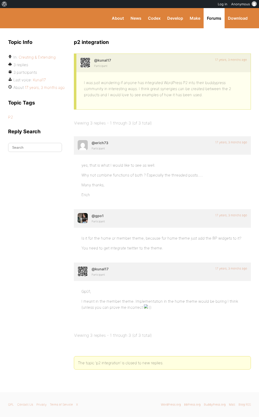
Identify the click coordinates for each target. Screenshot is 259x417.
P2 (10, 117)
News (136, 18)
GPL (11, 404)
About (118, 18)
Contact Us (25, 404)
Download (238, 18)
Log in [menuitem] (222, 4)
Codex (154, 18)
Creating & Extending (37, 57)
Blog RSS (245, 404)
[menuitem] (4, 4)
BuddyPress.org (42, 18)
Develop (175, 18)
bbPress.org (192, 404)
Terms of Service (61, 404)
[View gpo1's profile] (83, 218)
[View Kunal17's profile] (85, 63)
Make (195, 18)
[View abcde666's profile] (83, 145)
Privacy (41, 404)
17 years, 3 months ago (231, 60)
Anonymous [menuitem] (240, 4)
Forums (214, 18)
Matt (232, 404)
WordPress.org (171, 404)
